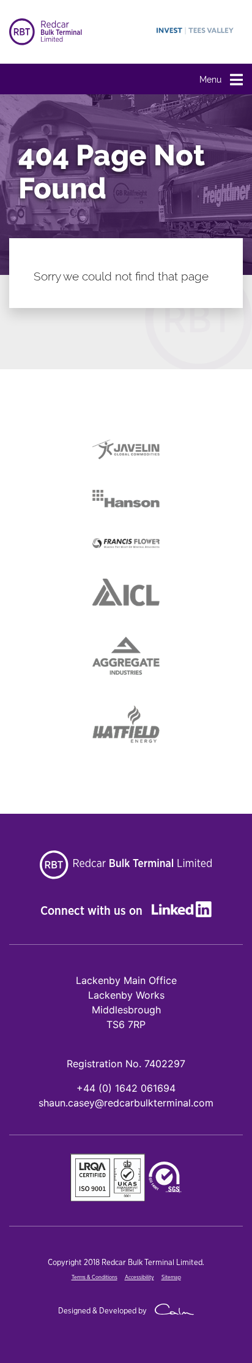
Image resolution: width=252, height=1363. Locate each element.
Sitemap (171, 1277)
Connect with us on (93, 911)
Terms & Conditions (94, 1277)
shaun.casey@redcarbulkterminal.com (126, 1103)
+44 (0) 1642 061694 (126, 1088)
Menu (211, 79)
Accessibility (139, 1277)
